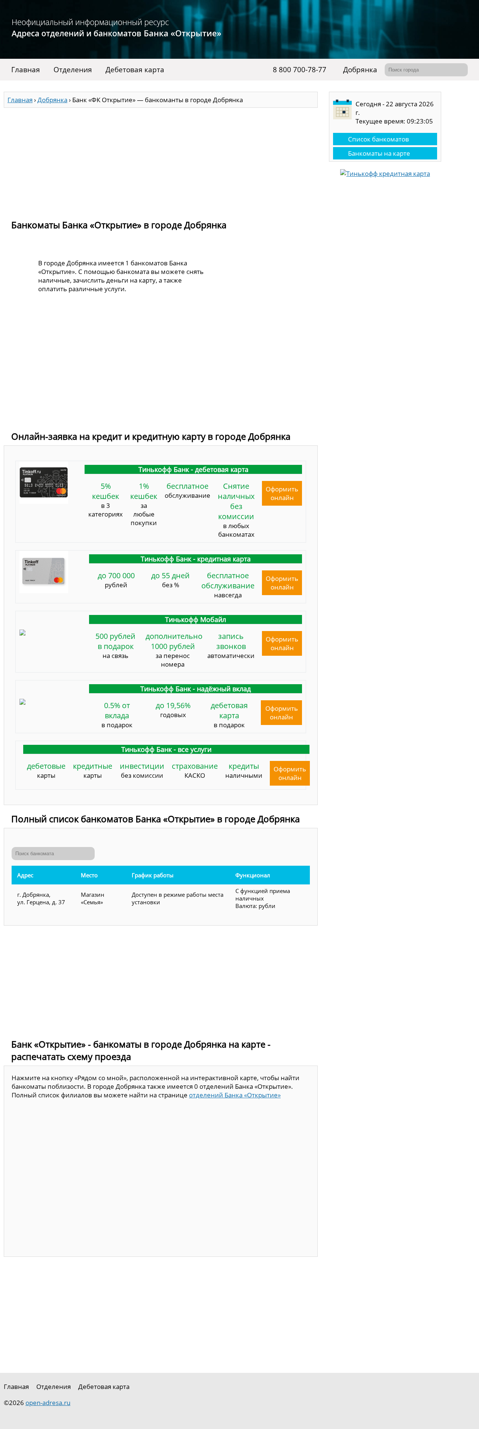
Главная (25, 69)
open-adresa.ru (47, 1402)
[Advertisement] (161, 160)
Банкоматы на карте (379, 153)
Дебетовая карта (135, 69)
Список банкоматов (378, 139)
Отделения (73, 69)
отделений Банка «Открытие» (235, 1095)
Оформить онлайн (282, 493)
